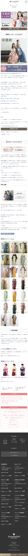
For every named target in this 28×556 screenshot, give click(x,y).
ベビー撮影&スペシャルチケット (14, 409)
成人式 (8, 401)
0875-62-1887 (4, 488)
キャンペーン (14, 440)
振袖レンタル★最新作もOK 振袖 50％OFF (7, 389)
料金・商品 (5, 440)
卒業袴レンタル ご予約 (14, 28)
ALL (2, 396)
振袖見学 (23, 554)
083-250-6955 (18, 472)
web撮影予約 (5, 443)
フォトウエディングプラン (14, 427)
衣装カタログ (22, 440)
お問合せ (22, 442)
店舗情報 (5, 442)
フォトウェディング (16, 396)
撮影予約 (15, 554)
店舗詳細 (3, 475)
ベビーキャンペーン (6, 398)
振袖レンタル (15, 401)
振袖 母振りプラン (14, 420)
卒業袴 (3, 401)
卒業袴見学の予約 (14, 128)
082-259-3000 (18, 488)
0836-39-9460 (4, 503)
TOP (5, 439)
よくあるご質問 (14, 442)
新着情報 (14, 439)
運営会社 (14, 543)
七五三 (20, 398)
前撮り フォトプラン (14, 422)
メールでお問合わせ (14, 455)
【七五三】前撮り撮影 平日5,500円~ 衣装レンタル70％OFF (20, 388)
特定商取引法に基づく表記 (14, 545)
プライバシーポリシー (14, 544)
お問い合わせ (14, 542)
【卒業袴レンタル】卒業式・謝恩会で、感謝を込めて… (14, 415)
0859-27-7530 (18, 505)
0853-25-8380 (4, 521)
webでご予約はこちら (14, 452)
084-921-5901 (4, 472)
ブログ (6, 475)
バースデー (7, 396)
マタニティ (15, 398)
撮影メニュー (22, 439)
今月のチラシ (5, 554)
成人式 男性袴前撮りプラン (14, 424)
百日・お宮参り (5, 403)
